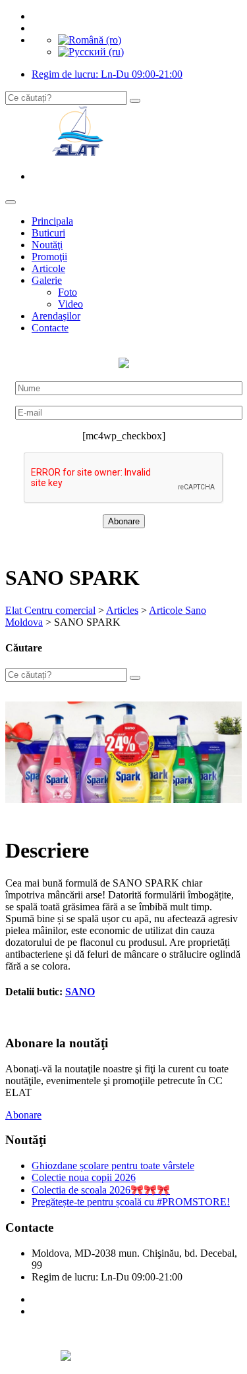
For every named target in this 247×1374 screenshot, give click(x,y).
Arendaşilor (56, 315)
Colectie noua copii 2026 (84, 1177)
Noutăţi (47, 244)
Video (70, 304)
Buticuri (48, 232)
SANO (80, 991)
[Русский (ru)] (91, 51)
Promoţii (49, 256)
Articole (48, 268)
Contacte (50, 327)
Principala (52, 221)
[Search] (135, 101)
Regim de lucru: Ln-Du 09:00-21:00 (107, 74)
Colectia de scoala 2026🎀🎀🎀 (101, 1189)
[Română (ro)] (89, 39)
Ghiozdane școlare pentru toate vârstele (113, 1165)
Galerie (47, 280)
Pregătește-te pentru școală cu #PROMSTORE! (131, 1201)
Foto (67, 292)
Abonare (23, 1114)
